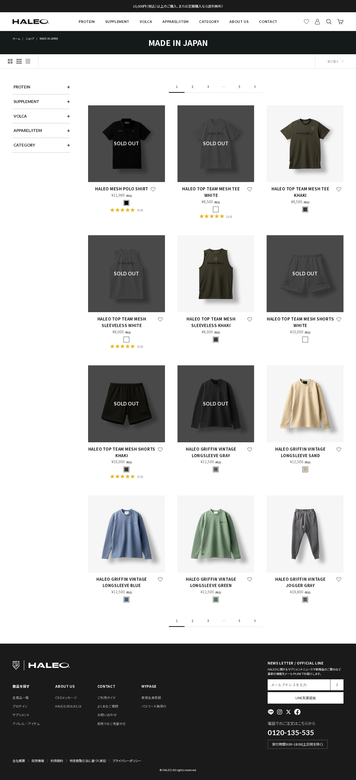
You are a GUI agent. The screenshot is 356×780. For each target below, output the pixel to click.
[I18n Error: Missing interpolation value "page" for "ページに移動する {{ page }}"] (255, 87)
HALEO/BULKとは (68, 706)
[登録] (336, 684)
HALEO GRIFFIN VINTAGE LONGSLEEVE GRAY (211, 452)
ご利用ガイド (106, 697)
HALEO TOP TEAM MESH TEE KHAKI (300, 192)
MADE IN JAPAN (49, 38)
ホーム (16, 38)
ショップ (30, 38)
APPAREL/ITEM (175, 22)
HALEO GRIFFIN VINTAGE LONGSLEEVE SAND (300, 452)
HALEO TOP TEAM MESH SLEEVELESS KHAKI (211, 322)
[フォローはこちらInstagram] (280, 712)
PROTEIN (87, 22)
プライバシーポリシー (127, 760)
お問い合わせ (107, 714)
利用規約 (57, 760)
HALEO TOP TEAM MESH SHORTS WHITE (300, 322)
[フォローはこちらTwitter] (288, 712)
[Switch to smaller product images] (19, 61)
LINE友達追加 (306, 697)
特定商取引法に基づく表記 (88, 760)
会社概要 (19, 760)
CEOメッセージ (66, 697)
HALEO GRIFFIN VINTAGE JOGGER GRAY (300, 582)
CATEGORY (209, 22)
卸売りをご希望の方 (111, 723)
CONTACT (268, 22)
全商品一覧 (21, 697)
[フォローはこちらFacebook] (297, 712)
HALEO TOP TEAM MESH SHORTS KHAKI (122, 452)
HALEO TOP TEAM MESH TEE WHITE (211, 192)
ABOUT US (239, 22)
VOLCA (146, 22)
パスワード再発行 (154, 706)
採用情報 (38, 760)
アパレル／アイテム (26, 723)
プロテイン (20, 706)
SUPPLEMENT (117, 22)
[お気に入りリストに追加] (153, 189)
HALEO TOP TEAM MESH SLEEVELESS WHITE (121, 322)
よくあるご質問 (107, 706)
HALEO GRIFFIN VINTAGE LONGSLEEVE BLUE (121, 582)
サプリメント (21, 714)
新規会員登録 (151, 697)
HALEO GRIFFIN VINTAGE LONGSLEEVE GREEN (211, 582)
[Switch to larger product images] (10, 61)
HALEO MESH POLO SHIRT (121, 188)
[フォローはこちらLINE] (271, 712)
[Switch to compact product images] (28, 61)
